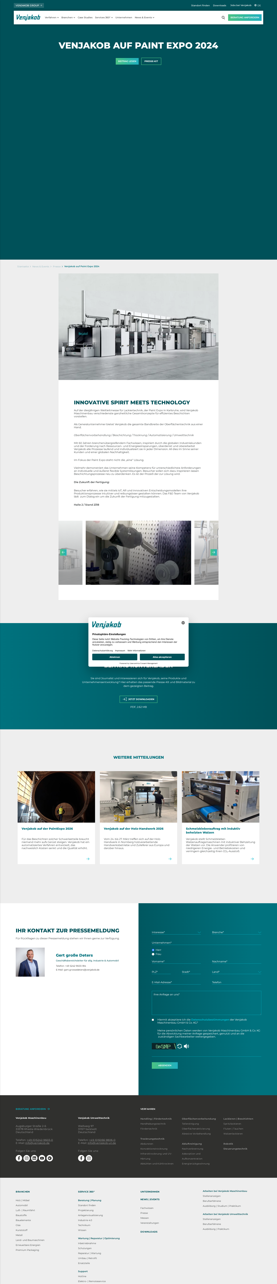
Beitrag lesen (127, 61)
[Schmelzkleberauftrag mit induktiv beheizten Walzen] (220, 796)
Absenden (164, 1065)
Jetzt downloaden (141, 699)
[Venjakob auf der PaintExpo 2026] (56, 796)
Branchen (67, 17)
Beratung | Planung (89, 1200)
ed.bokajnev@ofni (37, 1143)
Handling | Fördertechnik (156, 1118)
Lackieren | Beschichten (238, 1118)
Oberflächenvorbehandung (199, 1118)
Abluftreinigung (192, 1143)
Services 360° (102, 17)
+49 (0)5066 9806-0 (102, 1140)
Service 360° (86, 1191)
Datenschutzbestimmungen (210, 1019)
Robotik (228, 1143)
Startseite (23, 266)
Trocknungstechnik (152, 1138)
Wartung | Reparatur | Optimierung (99, 1238)
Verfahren (50, 17)
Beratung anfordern (245, 17)
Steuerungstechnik (235, 1148)
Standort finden (200, 5)
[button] (63, 552)
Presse (57, 266)
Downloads (219, 5)
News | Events (149, 1199)
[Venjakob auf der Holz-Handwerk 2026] (138, 796)
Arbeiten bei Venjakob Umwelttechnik (225, 1214)
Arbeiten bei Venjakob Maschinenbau (225, 1191)
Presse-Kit (151, 61)
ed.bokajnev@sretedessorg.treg (81, 969)
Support (83, 1271)
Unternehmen (123, 17)
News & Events (143, 17)
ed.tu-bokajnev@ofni (102, 1143)
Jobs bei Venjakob (241, 5)
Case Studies (85, 17)
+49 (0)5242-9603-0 (40, 1140)
